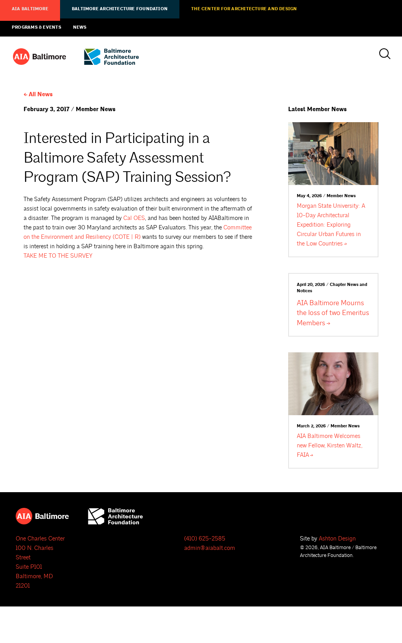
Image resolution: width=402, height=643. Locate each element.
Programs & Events (36, 27)
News (80, 27)
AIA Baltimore (30, 9)
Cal (134, 218)
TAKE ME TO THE (58, 256)
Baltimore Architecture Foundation (120, 9)
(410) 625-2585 (204, 538)
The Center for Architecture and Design (244, 9)
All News (41, 94)
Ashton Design (337, 538)
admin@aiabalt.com (209, 548)
